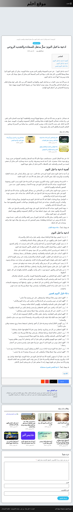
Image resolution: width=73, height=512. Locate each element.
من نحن (22, 508)
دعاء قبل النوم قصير (61, 66)
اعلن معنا (27, 508)
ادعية (65, 373)
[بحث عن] (64, 4)
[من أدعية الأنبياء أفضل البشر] (62, 417)
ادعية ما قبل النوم (62, 63)
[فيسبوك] (54, 400)
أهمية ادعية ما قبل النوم (60, 61)
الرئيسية (53, 39)
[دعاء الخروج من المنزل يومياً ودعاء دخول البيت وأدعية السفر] (30, 139)
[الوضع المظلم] (61, 4)
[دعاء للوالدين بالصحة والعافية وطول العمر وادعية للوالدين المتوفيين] (64, 148)
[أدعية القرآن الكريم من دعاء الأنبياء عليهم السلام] (11, 436)
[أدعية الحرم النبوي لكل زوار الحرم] (45, 417)
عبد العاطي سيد (40, 51)
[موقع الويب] (56, 400)
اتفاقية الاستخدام (6, 508)
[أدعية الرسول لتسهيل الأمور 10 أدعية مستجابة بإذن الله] (28, 436)
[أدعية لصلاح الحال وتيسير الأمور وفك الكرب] (45, 436)
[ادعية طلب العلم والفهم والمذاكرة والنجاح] (11, 417)
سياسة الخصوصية (15, 508)
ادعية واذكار (47, 39)
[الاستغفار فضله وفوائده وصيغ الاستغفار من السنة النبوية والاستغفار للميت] (62, 435)
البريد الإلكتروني (65, 490)
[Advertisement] (58, 21)
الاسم (67, 482)
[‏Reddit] (43, 381)
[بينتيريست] (47, 381)
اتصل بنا (33, 508)
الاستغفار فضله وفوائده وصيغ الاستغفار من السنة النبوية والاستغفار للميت (62, 441)
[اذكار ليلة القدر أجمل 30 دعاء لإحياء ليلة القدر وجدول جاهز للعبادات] (64, 139)
